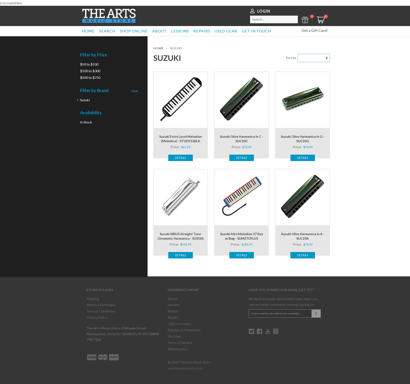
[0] (319, 22)
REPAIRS (201, 31)
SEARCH (107, 31)
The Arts (109, 15)
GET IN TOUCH (256, 31)
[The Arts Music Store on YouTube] (267, 333)
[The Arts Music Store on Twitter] (251, 333)
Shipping (92, 298)
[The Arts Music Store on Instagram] (275, 333)
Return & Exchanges (101, 305)
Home (158, 48)
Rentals (173, 311)
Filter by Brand (94, 90)
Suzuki (85, 100)
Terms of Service (180, 342)
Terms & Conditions (100, 311)
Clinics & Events (179, 324)
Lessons (173, 305)
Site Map (174, 336)
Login (263, 11)
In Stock (86, 122)
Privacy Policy (96, 317)
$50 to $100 (89, 64)
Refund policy (178, 349)
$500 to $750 (90, 77)
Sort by (291, 58)
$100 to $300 (90, 71)
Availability (91, 112)
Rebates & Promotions (184, 330)
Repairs (173, 317)
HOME (88, 31)
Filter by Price (93, 54)
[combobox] (274, 19)
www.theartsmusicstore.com (185, 368)
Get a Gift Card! (315, 30)
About (172, 298)
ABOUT (159, 31)
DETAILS (180, 158)
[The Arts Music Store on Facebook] (259, 333)
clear (134, 91)
